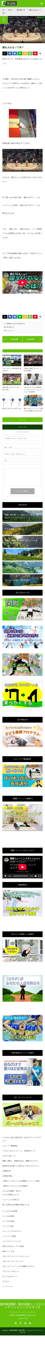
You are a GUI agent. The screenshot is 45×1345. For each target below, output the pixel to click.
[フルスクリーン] (39, 876)
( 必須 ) (8, 447)
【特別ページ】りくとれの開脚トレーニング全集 (20, 1181)
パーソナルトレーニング (11, 1241)
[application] (22, 867)
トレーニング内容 (9, 1236)
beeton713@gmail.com (18, 323)
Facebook (20, 1323)
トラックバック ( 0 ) (23, 432)
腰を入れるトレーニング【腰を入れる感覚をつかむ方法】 (33, 410)
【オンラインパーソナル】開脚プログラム (18, 1266)
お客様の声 (6, 1171)
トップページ (7, 1286)
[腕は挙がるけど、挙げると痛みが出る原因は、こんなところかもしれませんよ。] (33, 339)
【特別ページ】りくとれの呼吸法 (15, 1186)
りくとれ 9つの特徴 (9, 1211)
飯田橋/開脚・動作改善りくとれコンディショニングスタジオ (22, 1306)
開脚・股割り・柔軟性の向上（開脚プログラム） (20, 1161)
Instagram (25, 1323)
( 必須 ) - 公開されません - (15, 454)
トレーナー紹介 (8, 1226)
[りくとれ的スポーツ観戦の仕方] (12, 339)
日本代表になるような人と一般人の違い (11, 388)
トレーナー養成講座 (10, 1146)
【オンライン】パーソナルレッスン (15, 1256)
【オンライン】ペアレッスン (13, 1261)
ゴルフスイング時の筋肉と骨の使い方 (11, 370)
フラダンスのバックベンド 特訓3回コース (18, 1151)
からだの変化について (10, 1195)
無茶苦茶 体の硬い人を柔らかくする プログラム (20, 1166)
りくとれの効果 (8, 1216)
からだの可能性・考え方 (11, 1191)
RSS (30, 1323)
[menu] (41, 3)
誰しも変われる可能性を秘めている (15, 1205)
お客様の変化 (7, 1176)
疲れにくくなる (8, 1251)
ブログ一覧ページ (9, 1156)
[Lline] (20, 53)
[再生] (5, 876)
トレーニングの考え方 (10, 1200)
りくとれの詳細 (8, 1221)
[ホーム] (3, 9)
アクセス (5, 1281)
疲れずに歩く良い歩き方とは (11, 408)
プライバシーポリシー (10, 1271)
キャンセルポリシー (10, 1276)
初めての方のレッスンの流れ (13, 1246)
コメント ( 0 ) (22, 427)
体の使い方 (40, 17)
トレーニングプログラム (11, 1231)
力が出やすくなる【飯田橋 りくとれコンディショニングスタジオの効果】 (33, 389)
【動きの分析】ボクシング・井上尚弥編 (33, 370)
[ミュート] (35, 876)
